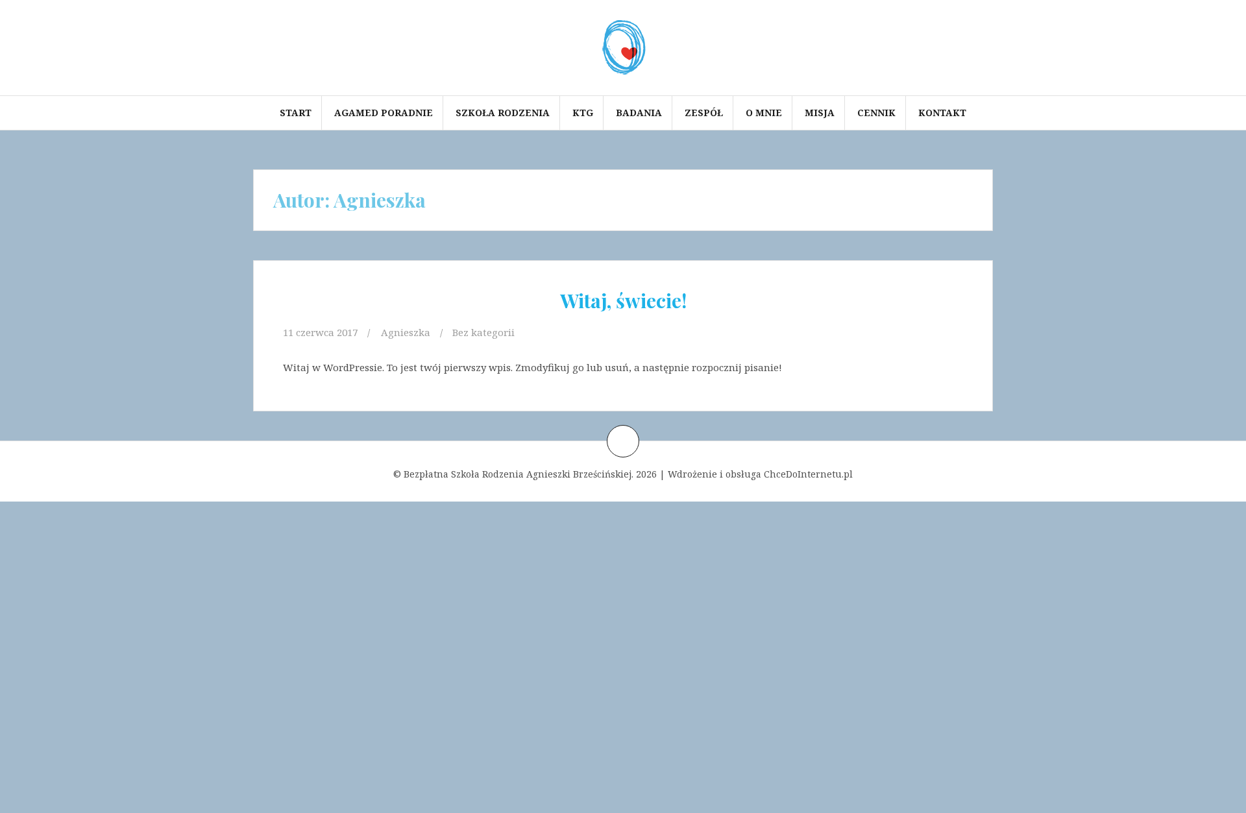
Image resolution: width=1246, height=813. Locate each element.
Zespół (704, 112)
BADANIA (639, 112)
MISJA (820, 112)
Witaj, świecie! (623, 300)
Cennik (876, 112)
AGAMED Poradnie (383, 112)
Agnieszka (405, 332)
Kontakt (942, 112)
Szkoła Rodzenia (503, 112)
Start (296, 112)
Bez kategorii (483, 332)
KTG (582, 112)
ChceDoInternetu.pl (808, 474)
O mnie (764, 112)
